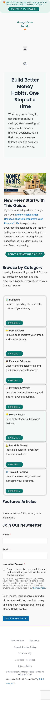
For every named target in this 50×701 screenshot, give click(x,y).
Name (7, 534)
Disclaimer (34, 640)
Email (6, 549)
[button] (25, 48)
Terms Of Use (17, 640)
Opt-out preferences (25, 660)
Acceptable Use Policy (25, 647)
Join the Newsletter (16, 618)
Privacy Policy (39, 588)
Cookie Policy (25, 653)
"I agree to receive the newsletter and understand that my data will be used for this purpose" (26, 572)
